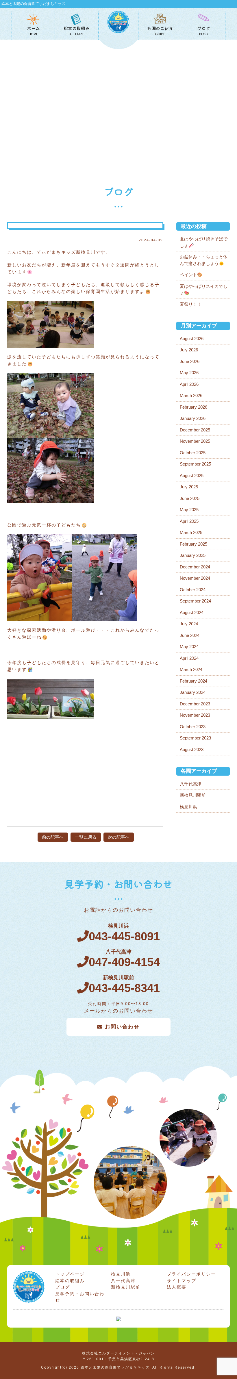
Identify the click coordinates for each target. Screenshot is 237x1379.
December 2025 (195, 429)
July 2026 (189, 349)
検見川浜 (188, 806)
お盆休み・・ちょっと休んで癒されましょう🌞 (203, 260)
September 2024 (195, 600)
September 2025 (195, 463)
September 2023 (195, 737)
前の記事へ (53, 837)
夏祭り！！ (190, 304)
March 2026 (191, 395)
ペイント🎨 (191, 274)
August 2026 (191, 338)
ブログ (62, 1287)
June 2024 (189, 635)
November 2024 (195, 578)
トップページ (70, 1274)
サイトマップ (181, 1280)
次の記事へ (118, 837)
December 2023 (195, 703)
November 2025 (195, 441)
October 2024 (192, 589)
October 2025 (192, 452)
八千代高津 (190, 783)
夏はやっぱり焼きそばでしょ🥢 (203, 242)
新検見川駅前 (193, 795)
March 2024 (191, 669)
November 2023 (195, 715)
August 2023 (191, 749)
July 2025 (189, 486)
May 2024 (189, 646)
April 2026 (189, 384)
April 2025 (189, 521)
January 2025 (192, 555)
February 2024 (193, 681)
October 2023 (192, 726)
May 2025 (189, 509)
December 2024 (195, 566)
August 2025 (191, 475)
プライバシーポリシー (191, 1274)
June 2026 (189, 361)
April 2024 (189, 658)
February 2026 (193, 407)
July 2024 (189, 623)
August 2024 (191, 612)
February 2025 (193, 544)
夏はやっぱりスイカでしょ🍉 (203, 289)
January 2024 (192, 692)
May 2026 (189, 372)
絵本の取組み (70, 1280)
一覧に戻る (86, 837)
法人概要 (176, 1287)
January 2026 (192, 418)
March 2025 (191, 532)
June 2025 (189, 498)
